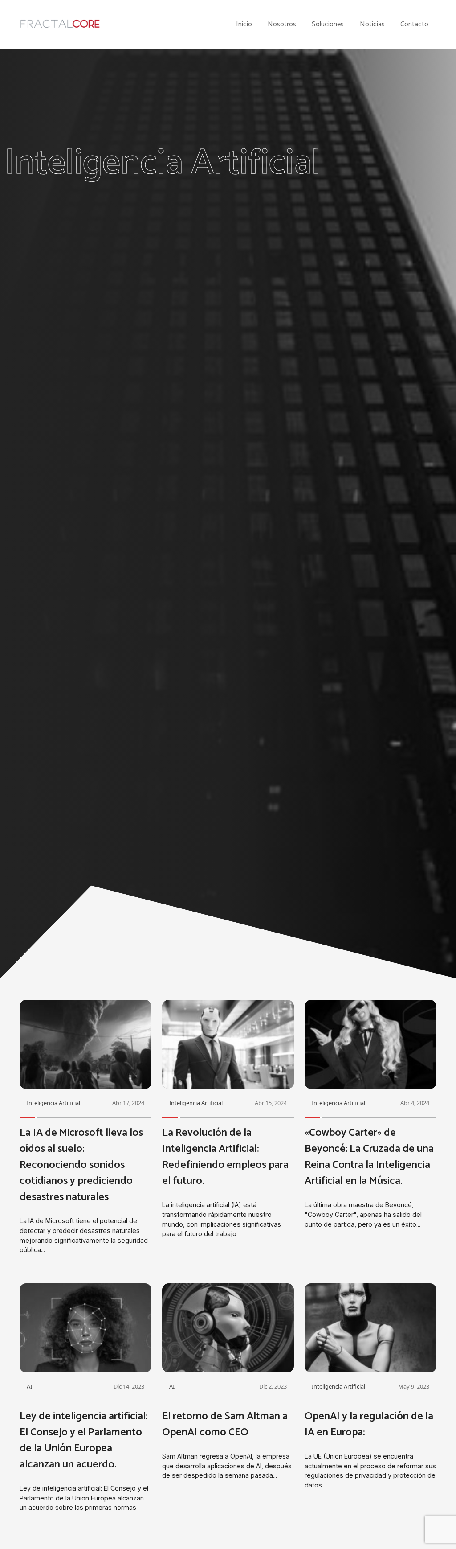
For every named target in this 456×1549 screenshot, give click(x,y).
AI (29, 1386)
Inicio (244, 24)
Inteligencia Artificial (53, 1103)
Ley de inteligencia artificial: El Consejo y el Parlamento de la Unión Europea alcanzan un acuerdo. (83, 1440)
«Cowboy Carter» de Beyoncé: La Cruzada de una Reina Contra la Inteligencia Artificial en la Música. (369, 1157)
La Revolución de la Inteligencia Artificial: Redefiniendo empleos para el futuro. (225, 1157)
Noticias (372, 24)
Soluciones (328, 24)
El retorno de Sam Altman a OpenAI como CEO (225, 1424)
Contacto (414, 24)
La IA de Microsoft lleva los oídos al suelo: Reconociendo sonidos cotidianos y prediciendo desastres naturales (81, 1165)
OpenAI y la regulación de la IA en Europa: (369, 1424)
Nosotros (282, 24)
